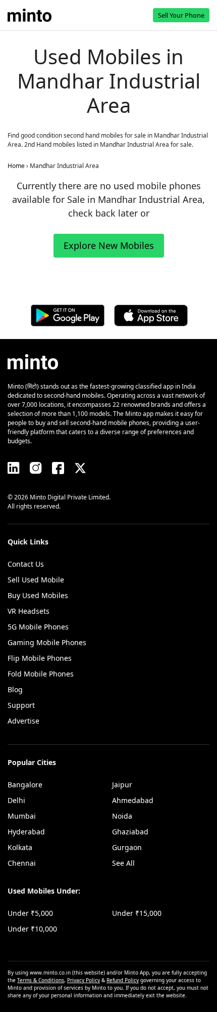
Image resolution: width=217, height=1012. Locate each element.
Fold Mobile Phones (41, 674)
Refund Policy (122, 980)
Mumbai (22, 816)
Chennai (22, 863)
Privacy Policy (83, 980)
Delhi (16, 800)
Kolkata (20, 847)
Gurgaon (127, 847)
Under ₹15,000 (136, 913)
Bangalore (25, 784)
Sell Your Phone (181, 15)
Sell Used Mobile (36, 579)
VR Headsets (28, 611)
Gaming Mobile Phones (47, 642)
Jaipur (122, 784)
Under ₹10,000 (32, 929)
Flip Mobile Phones (40, 658)
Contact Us (26, 564)
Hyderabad (26, 831)
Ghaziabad (130, 831)
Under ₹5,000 (30, 913)
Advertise (23, 721)
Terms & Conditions (40, 980)
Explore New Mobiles (109, 245)
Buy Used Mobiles (38, 595)
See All (123, 863)
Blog (15, 689)
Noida (122, 816)
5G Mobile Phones (38, 626)
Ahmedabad (132, 800)
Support (21, 705)
